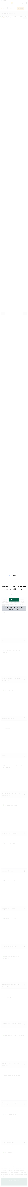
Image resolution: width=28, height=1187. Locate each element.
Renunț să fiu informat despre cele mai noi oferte (14, 608)
